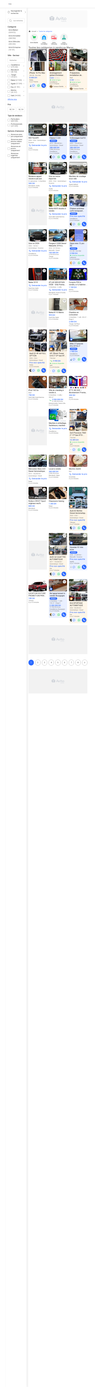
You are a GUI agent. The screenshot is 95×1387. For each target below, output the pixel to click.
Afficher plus (12, 99)
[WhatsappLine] (38, 85)
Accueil (34, 31)
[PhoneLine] (43, 85)
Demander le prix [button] (39, 145)
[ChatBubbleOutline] (33, 85)
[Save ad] (44, 51)
